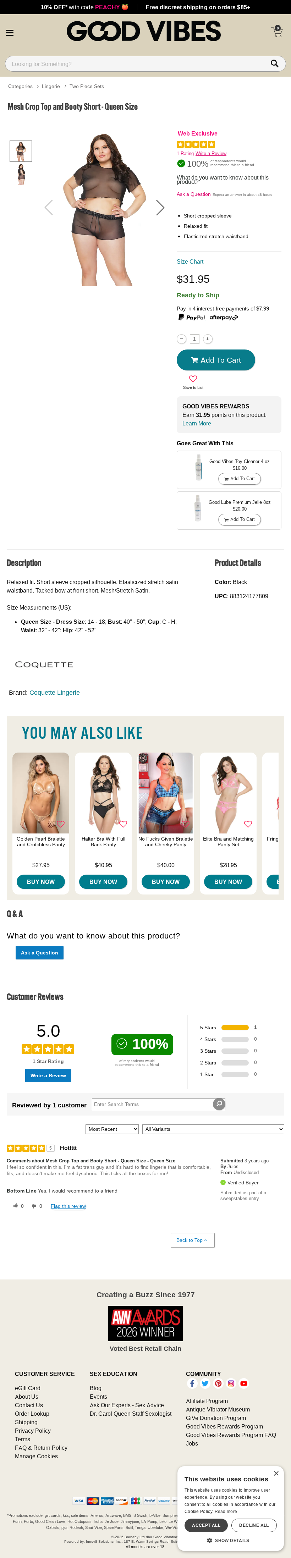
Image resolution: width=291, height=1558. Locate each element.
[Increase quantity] (208, 339)
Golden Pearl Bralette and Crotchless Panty (41, 842)
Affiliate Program (207, 1400)
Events (98, 1396)
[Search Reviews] (219, 1104)
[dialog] (230, 1508)
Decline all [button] (254, 1525)
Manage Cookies (36, 1456)
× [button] (276, 1473)
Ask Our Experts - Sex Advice (127, 1405)
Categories (20, 86)
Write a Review (211, 153)
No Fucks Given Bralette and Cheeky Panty (165, 842)
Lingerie (51, 86)
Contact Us (29, 1405)
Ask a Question (194, 194)
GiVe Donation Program (216, 1417)
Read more (226, 1511)
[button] (9, 32)
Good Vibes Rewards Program (224, 1426)
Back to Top (189, 1240)
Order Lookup (32, 1413)
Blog (95, 1388)
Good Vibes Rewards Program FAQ (231, 1434)
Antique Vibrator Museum (218, 1409)
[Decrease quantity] (181, 339)
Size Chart (190, 261)
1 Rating (185, 153)
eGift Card (27, 1388)
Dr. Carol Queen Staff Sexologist (130, 1413)
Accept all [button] (206, 1525)
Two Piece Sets (87, 86)
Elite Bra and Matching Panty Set (228, 842)
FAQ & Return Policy (41, 1447)
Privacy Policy (33, 1430)
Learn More (196, 423)
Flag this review (68, 1206)
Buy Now (41, 881)
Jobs (192, 1443)
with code (84, 7)
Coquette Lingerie (54, 692)
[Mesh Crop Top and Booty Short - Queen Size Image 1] (104, 207)
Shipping (26, 1422)
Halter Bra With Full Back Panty (103, 842)
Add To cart (221, 359)
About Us (26, 1396)
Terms (22, 1439)
